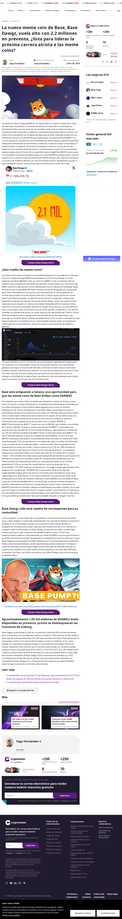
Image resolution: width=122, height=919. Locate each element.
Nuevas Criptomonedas (80, 837)
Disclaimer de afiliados (104, 832)
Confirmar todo (108, 913)
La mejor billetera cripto (104, 258)
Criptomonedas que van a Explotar (81, 841)
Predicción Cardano (53, 843)
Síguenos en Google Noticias (21, 690)
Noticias (20, 10)
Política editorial (106, 828)
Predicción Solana (53, 836)
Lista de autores (28, 769)
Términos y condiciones (71, 896)
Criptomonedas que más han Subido (82, 854)
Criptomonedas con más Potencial (80, 866)
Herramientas (85, 10)
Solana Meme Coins (78, 877)
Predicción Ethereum (54, 832)
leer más (20, 749)
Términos (65, 801)
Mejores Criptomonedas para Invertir (82, 827)
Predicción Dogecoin (54, 846)
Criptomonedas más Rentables (83, 862)
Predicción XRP (52, 839)
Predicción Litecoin (53, 853)
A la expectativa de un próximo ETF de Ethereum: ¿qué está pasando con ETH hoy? (43, 675)
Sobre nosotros (101, 10)
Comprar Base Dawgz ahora (41, 262)
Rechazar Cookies (83, 913)
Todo (10, 10)
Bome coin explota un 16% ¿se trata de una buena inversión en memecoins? (40, 679)
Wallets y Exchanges (52, 10)
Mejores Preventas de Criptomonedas (79, 832)
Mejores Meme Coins (79, 874)
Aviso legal (112, 894)
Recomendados (70, 10)
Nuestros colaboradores (105, 822)
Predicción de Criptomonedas (52, 822)
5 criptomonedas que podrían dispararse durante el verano (33, 682)
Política (55, 801)
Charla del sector (15, 21)
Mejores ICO (75, 870)
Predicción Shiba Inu (54, 850)
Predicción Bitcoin (53, 829)
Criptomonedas (35, 10)
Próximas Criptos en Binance (82, 859)
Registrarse (65, 795)
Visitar (113, 83)
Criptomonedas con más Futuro (80, 846)
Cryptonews (5, 21)
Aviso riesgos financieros (104, 837)
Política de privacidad (99, 896)
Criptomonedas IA (78, 850)
